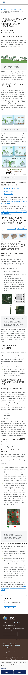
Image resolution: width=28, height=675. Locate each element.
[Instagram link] (20, 622)
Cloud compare (8, 191)
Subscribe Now (9, 634)
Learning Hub (13, 9)
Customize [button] (3, 668)
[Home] (6, 2)
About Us (5, 643)
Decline (7, 672)
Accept (20, 672)
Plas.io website (8, 194)
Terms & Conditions (8, 645)
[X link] (11, 622)
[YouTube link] (17, 622)
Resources (6, 9)
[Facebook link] (9, 622)
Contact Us (8, 607)
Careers (17, 645)
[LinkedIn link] (14, 622)
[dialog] (14, 667)
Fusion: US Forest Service (11, 188)
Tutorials (20, 9)
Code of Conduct (7, 647)
